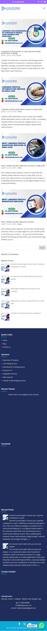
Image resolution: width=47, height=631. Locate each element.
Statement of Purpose (10, 360)
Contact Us (7, 347)
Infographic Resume (10, 374)
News (20, 111)
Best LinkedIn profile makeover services (17, 222)
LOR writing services (10, 363)
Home (5, 340)
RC (4, 55)
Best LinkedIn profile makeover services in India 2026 (23, 165)
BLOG (19, 55)
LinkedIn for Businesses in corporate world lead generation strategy (20, 52)
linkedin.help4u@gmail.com (26, 608)
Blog (4, 344)
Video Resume (8, 377)
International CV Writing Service (14, 367)
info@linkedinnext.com (23, 605)
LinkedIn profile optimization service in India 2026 (21, 109)
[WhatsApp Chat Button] (41, 625)
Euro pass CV (7, 370)
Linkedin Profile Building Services (14, 381)
